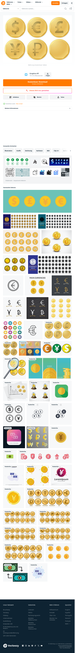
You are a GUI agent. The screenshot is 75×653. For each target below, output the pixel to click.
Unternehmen (7, 617)
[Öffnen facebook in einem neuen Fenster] (23, 645)
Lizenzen (31, 609)
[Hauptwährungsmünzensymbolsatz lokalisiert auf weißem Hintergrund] (37, 284)
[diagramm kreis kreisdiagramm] (13, 474)
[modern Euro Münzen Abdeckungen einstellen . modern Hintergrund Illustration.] (50, 367)
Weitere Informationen (11, 107)
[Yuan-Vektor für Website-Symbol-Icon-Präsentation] (61, 436)
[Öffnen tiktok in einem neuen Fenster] (35, 645)
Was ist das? (19, 104)
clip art (56, 150)
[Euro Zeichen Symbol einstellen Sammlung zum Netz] (13, 284)
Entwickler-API (7, 623)
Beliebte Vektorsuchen (32, 618)
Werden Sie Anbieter (53, 618)
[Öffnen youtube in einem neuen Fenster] (41, 645)
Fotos (19, 2)
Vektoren (10, 2)
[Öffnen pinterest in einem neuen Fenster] (32, 645)
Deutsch (66, 617)
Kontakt (52, 611)
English (66, 609)
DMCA (30, 611)
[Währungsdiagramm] (15, 390)
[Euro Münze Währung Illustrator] (61, 390)
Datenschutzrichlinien (64, 647)
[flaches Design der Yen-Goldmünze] (13, 496)
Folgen (48, 75)
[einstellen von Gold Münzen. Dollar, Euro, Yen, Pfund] (37, 200)
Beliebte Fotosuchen (32, 622)
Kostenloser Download (37, 83)
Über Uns (53, 614)
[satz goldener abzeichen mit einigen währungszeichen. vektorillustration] (57, 241)
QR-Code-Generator (9, 635)
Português (67, 614)
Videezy (5, 614)
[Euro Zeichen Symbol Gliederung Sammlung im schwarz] (33, 329)
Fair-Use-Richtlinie (63, 649)
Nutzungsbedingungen (63, 646)
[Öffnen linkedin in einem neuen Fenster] (29, 645)
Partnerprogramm (34, 614)
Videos (28, 2)
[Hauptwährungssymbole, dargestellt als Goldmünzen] (14, 413)
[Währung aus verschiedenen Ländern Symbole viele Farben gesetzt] (12, 329)
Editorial (38, 2)
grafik (19, 150)
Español (66, 611)
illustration (8, 150)
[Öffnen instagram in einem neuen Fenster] (26, 645)
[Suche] (65, 8)
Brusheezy (6, 609)
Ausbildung (7, 620)
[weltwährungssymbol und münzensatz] (14, 263)
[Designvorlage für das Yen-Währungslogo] (61, 474)
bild (48, 150)
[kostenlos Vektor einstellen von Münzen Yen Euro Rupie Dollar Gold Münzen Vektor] (37, 474)
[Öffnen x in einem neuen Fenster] (38, 645)
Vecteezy (6, 611)
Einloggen (65, 3)
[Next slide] (67, 149)
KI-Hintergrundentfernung (11, 631)
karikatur (39, 150)
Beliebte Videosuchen (32, 627)
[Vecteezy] (3, 3)
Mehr (8, 4)
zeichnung (28, 150)
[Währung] (58, 329)
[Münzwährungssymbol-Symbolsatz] (61, 307)
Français (66, 620)
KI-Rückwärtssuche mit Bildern (10, 626)
